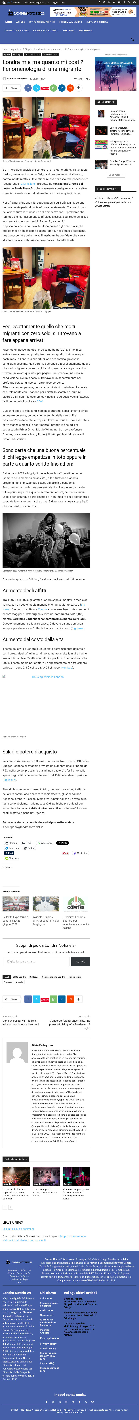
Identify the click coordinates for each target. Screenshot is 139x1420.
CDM (40, 401)
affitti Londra (19, 976)
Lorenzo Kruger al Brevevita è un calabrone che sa (45, 1192)
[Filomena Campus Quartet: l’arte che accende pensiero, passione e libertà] (76, 1176)
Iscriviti (80, 961)
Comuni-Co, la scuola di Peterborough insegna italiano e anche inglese (114, 202)
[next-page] (10, 1207)
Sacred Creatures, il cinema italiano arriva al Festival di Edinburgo (122, 131)
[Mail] (114, 3)
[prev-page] (5, 1207)
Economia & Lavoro (50, 54)
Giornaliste (28, 183)
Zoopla (42, 609)
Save (46, 88)
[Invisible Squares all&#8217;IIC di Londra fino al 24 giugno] (46, 904)
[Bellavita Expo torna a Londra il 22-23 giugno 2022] (16, 904)
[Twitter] (129, 3)
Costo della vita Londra (53, 976)
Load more (114, 174)
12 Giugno (27, 49)
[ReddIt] (70, 88)
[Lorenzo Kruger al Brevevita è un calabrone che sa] (46, 1176)
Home (6, 49)
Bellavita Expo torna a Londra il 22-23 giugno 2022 (15, 920)
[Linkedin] (109, 3)
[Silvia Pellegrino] (5, 78)
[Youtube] (134, 3)
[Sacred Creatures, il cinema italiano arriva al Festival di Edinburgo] (101, 130)
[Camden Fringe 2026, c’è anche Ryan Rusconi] (101, 164)
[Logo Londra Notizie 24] (26, 12)
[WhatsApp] (53, 88)
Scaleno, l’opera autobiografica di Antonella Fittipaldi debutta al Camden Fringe (80, 1303)
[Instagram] (104, 3)
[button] (132, 39)
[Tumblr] (124, 3)
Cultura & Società (32, 54)
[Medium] (119, 3)
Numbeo (66, 667)
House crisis (75, 976)
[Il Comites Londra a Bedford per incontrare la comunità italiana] (76, 904)
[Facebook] (99, 3)
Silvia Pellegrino (19, 78)
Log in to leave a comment (18, 1228)
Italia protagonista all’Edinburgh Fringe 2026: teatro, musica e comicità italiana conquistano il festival (123, 147)
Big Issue (77, 628)
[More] (79, 88)
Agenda (15, 49)
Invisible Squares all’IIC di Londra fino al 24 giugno (46, 920)
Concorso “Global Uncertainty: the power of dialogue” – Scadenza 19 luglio (69, 1024)
